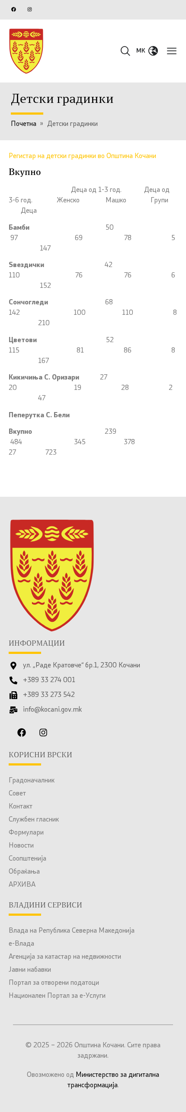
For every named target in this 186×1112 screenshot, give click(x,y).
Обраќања (24, 871)
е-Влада (21, 943)
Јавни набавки (30, 970)
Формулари (26, 832)
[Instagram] (29, 9)
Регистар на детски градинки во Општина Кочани (82, 156)
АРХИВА (22, 884)
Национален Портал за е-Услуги (57, 996)
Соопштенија (27, 858)
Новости (21, 845)
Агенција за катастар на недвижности (65, 957)
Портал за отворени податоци (54, 983)
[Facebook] (13, 9)
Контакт (20, 806)
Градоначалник (32, 780)
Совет (17, 793)
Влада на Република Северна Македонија (72, 930)
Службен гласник (34, 819)
